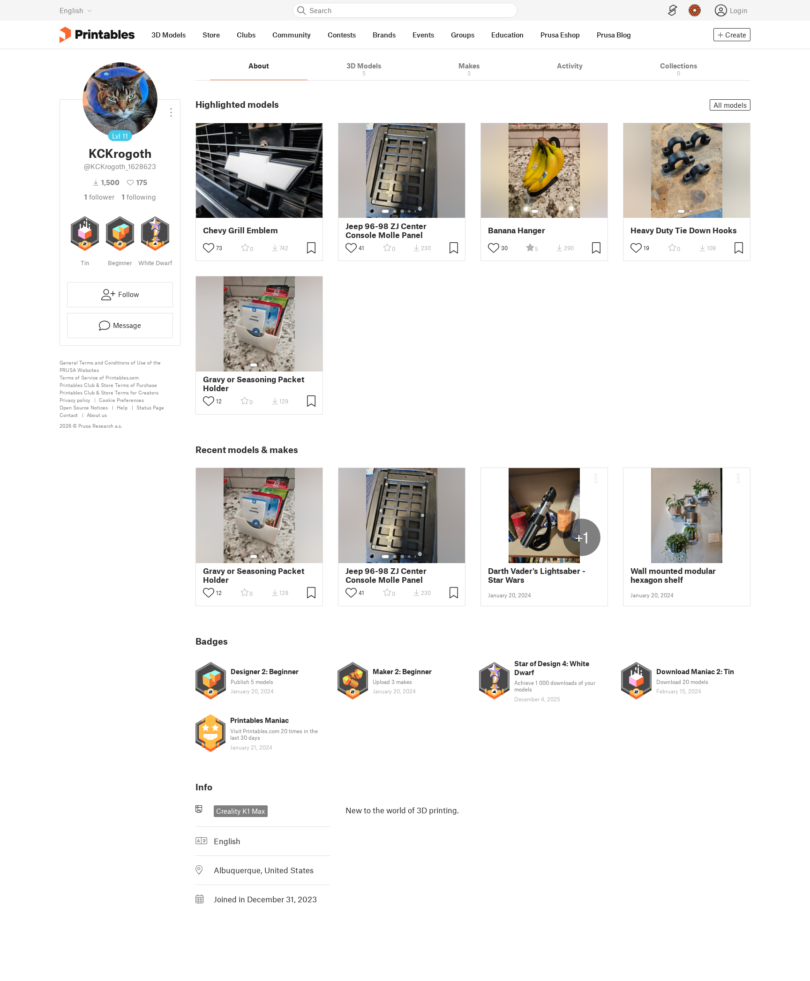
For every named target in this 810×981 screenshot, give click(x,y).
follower (99, 197)
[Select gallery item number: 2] (395, 211)
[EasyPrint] (673, 10)
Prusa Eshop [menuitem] (560, 34)
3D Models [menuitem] (168, 34)
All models (730, 105)
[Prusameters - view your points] (695, 10)
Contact (69, 415)
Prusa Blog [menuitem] (614, 34)
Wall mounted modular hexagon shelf (673, 575)
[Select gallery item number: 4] (410, 211)
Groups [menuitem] (462, 34)
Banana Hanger (516, 230)
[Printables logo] (97, 35)
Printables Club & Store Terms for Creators (109, 392)
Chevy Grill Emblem (240, 230)
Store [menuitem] (211, 34)
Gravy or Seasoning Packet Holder (253, 384)
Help (122, 407)
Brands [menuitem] (384, 34)
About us (97, 415)
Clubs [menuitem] (246, 34)
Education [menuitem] (507, 34)
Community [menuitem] (291, 34)
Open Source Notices (84, 407)
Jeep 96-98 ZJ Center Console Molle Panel (386, 230)
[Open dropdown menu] (171, 108)
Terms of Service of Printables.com (99, 377)
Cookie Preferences (121, 400)
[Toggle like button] (208, 247)
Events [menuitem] (423, 34)
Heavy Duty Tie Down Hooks (683, 230)
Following (139, 197)
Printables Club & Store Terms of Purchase (108, 385)
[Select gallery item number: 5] (416, 211)
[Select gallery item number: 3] (402, 211)
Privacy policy (75, 400)
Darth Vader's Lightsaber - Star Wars (536, 575)
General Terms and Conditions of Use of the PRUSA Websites (110, 366)
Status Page (150, 407)
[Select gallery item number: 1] (385, 211)
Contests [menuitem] (342, 34)
